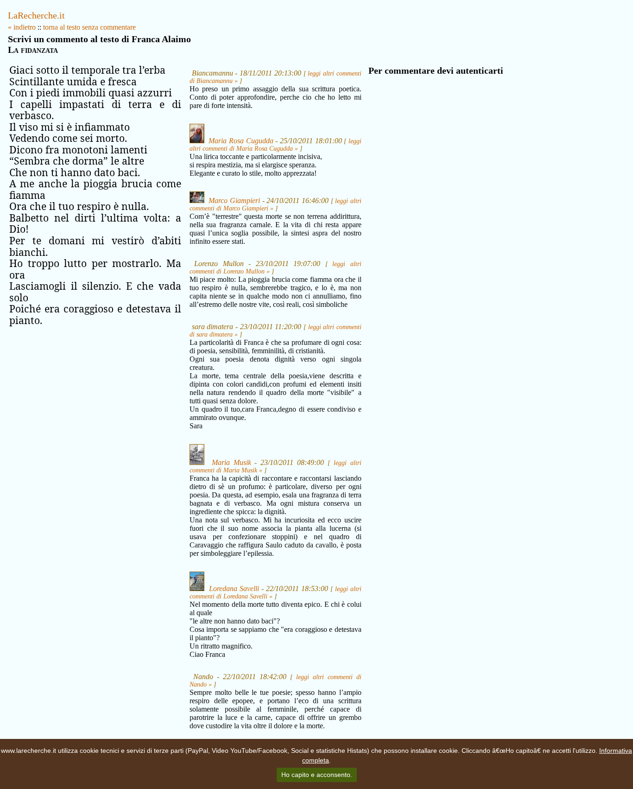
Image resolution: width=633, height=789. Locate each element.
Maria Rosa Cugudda (241, 141)
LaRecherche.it (36, 15)
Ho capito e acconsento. (316, 774)
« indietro (22, 27)
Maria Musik (231, 462)
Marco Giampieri (234, 200)
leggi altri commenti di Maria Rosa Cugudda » (275, 145)
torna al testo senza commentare (89, 27)
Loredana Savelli (234, 588)
